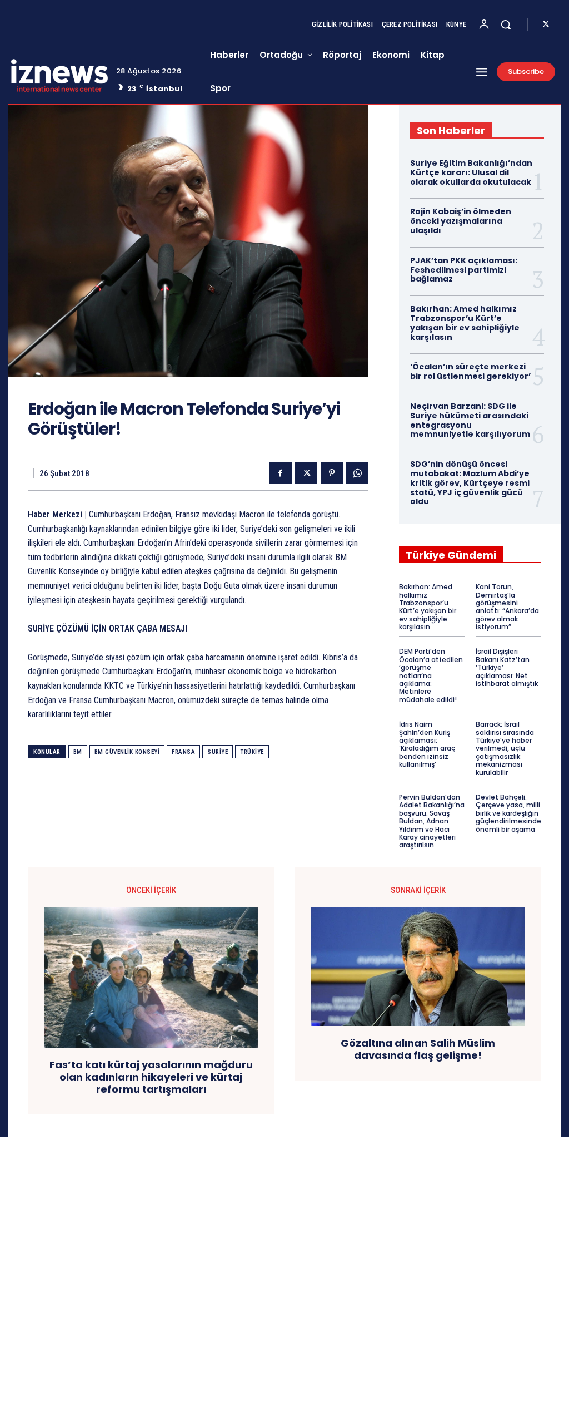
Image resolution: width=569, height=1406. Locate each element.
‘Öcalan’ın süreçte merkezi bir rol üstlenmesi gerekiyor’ (470, 371)
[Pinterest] (332, 473)
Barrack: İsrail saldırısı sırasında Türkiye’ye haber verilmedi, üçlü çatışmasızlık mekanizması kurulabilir (505, 748)
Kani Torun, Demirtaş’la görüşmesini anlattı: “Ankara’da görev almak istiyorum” (507, 607)
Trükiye (252, 752)
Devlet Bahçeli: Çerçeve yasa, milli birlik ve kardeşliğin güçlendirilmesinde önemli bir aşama (508, 813)
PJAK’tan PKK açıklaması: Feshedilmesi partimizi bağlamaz (463, 270)
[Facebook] (280, 473)
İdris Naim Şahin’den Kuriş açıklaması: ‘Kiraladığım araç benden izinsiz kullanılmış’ (427, 744)
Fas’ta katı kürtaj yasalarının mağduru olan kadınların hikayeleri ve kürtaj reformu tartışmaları (151, 1077)
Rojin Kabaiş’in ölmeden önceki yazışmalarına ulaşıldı (460, 221)
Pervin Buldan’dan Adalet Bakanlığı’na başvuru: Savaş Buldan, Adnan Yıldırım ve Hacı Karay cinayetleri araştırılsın (432, 821)
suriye (217, 752)
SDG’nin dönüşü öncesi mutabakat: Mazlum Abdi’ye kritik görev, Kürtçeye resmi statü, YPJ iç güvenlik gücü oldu (470, 482)
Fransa (183, 752)
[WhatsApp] (357, 473)
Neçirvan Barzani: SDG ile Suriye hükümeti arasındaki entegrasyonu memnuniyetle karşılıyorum (470, 420)
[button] (505, 24)
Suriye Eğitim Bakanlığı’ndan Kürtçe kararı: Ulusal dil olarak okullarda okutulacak (471, 172)
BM (77, 752)
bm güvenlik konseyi (127, 752)
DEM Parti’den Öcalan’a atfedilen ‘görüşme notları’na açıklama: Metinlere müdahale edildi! (431, 675)
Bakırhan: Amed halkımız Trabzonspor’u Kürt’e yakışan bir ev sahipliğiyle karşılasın (465, 322)
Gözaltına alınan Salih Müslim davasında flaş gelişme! (418, 1049)
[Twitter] (545, 24)
